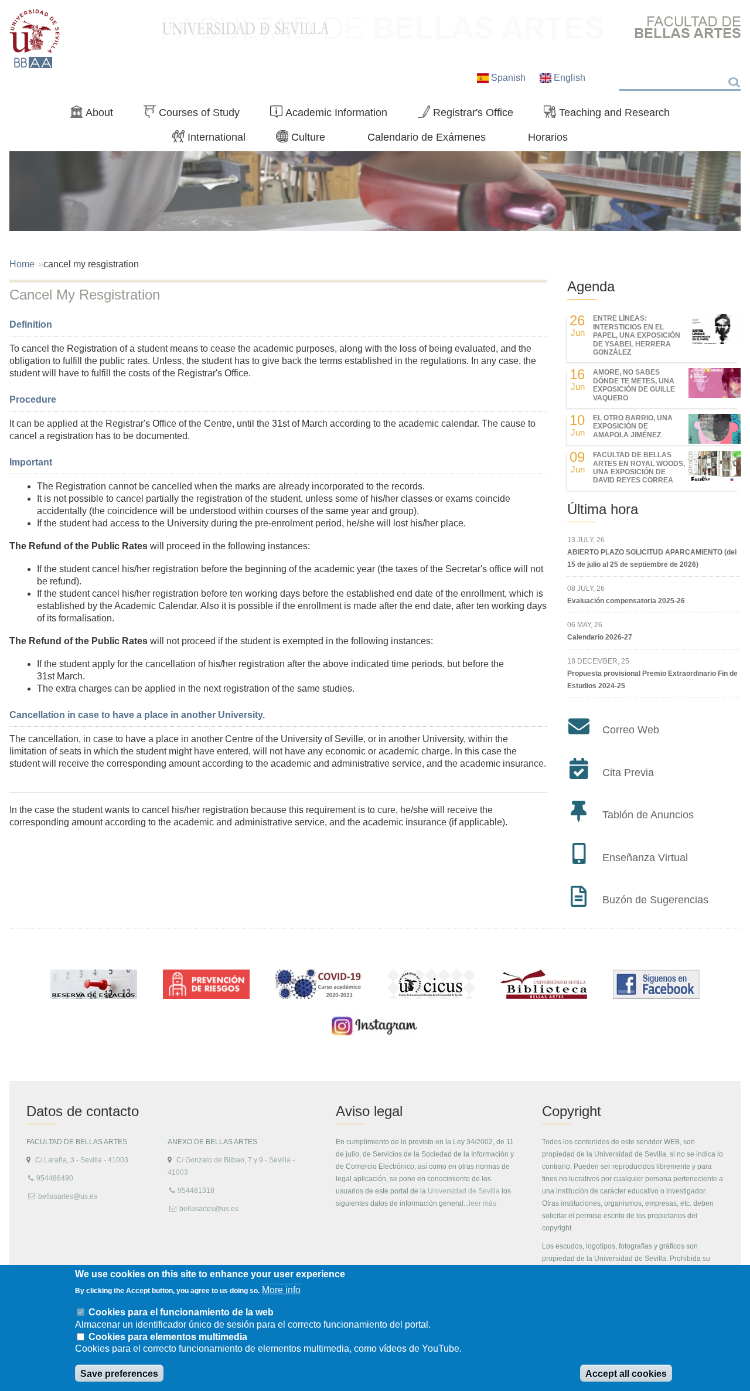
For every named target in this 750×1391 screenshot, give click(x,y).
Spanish (508, 78)
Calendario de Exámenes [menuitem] (426, 137)
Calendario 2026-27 (599, 637)
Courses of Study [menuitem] (196, 115)
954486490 (54, 1178)
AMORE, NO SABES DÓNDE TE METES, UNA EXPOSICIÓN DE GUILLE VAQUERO (634, 385)
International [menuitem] (214, 139)
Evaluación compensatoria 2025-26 (626, 601)
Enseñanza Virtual (645, 857)
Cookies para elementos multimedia (167, 1337)
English (568, 78)
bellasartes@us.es (67, 1196)
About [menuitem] (96, 115)
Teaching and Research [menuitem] (611, 115)
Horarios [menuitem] (548, 137)
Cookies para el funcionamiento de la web (181, 1312)
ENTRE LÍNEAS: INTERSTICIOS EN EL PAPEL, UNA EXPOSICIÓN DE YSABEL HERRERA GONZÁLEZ (636, 335)
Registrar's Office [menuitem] (470, 115)
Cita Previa (628, 772)
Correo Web (630, 730)
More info (281, 1290)
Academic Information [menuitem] (333, 115)
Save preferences (119, 1374)
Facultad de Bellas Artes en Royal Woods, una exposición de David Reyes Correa (639, 467)
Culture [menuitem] (305, 139)
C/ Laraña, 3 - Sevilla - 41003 (81, 1160)
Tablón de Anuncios (648, 815)
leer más (482, 1203)
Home (22, 264)
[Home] (34, 39)
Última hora (602, 509)
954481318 (196, 1190)
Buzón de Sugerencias (655, 900)
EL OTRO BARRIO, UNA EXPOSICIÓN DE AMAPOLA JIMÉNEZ (633, 426)
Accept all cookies (626, 1374)
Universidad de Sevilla (464, 1191)
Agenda (591, 286)
